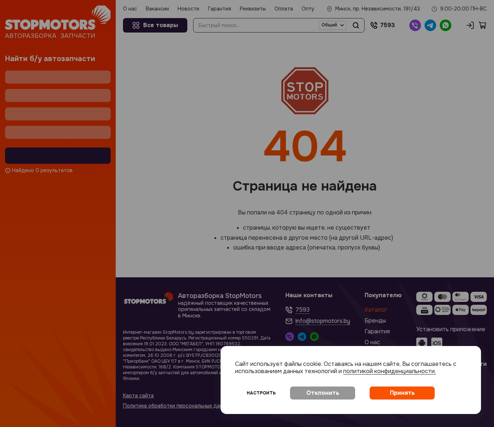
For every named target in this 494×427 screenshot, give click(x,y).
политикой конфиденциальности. (389, 371)
